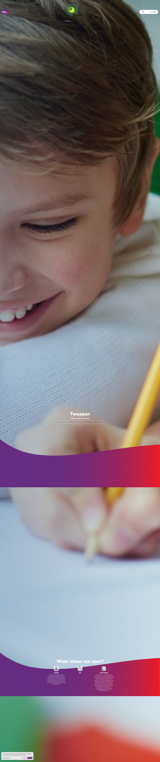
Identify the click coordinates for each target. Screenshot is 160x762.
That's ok (30, 758)
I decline (24, 758)
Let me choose (6, 758)
